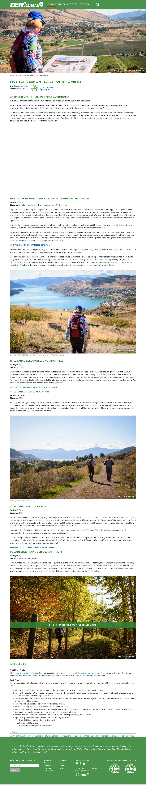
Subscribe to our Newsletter (23, 760)
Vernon (13, 227)
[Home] (27, 4)
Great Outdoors (36, 736)
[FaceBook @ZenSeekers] (80, 763)
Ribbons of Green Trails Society (27, 673)
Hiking (62, 736)
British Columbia (126, 736)
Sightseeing (71, 736)
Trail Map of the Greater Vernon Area (82, 673)
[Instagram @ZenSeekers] (77, 763)
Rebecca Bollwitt (20, 86)
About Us (48, 760)
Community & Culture (19, 736)
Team (46, 763)
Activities (72, 4)
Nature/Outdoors (51, 736)
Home (12, 76)
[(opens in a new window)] (43, 88)
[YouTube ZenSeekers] (84, 763)
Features (62, 760)
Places (61, 4)
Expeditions (85, 4)
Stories (52, 4)
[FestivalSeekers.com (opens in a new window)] (114, 768)
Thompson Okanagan (109, 736)
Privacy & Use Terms (48, 769)
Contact (47, 765)
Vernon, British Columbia (88, 736)
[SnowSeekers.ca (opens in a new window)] (130, 768)
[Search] (97, 4)
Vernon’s (44, 571)
